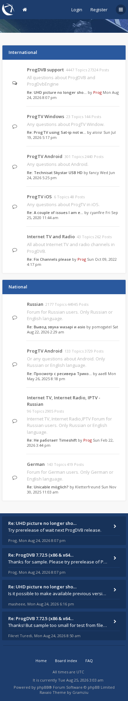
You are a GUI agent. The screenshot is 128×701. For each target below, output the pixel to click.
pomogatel (102, 326)
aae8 (102, 373)
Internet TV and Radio (51, 236)
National (18, 287)
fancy (94, 172)
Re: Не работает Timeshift (52, 440)
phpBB (43, 687)
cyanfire (97, 212)
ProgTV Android (44, 156)
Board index (66, 660)
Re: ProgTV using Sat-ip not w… (56, 132)
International (23, 52)
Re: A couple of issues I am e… (55, 212)
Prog (97, 92)
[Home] (8, 9)
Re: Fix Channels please (49, 259)
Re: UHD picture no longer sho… (57, 92)
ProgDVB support (45, 70)
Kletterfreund (87, 486)
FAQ (89, 660)
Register (99, 9)
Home (41, 660)
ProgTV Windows (45, 116)
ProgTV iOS (39, 197)
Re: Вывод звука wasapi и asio (56, 326)
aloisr (97, 132)
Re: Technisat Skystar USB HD (55, 172)
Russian (35, 304)
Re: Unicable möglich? (48, 486)
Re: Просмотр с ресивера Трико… (59, 373)
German (36, 464)
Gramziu (80, 692)
